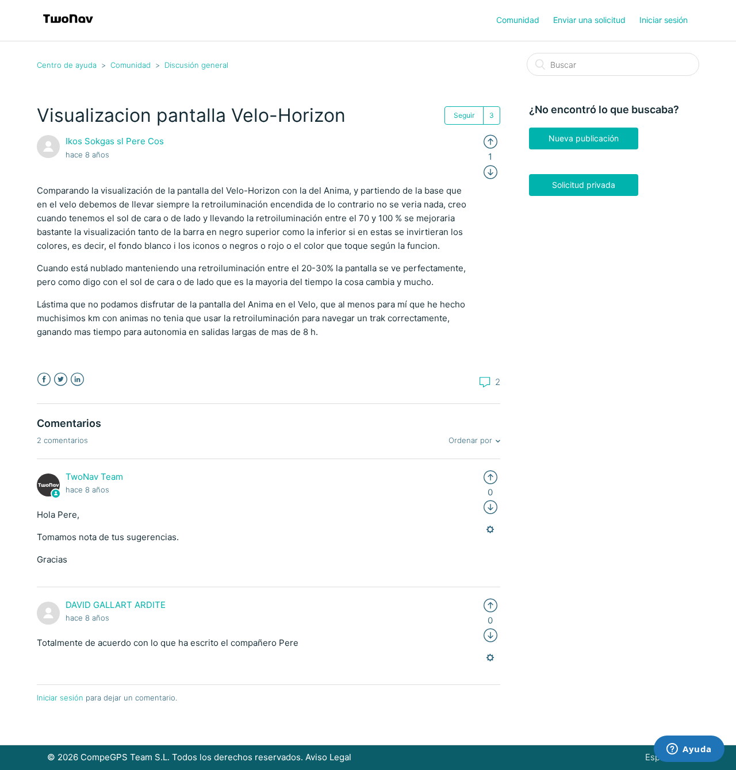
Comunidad (517, 20)
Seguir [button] (464, 115)
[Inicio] (68, 26)
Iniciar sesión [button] (663, 20)
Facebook (44, 379)
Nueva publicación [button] (584, 138)
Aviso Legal (328, 757)
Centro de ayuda (67, 65)
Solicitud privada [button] (583, 185)
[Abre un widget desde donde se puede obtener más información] (689, 750)
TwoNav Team (94, 476)
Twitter (60, 379)
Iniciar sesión (60, 697)
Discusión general (196, 65)
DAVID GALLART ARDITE (116, 604)
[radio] (490, 141)
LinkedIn (77, 379)
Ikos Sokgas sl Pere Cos (115, 141)
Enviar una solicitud (589, 20)
